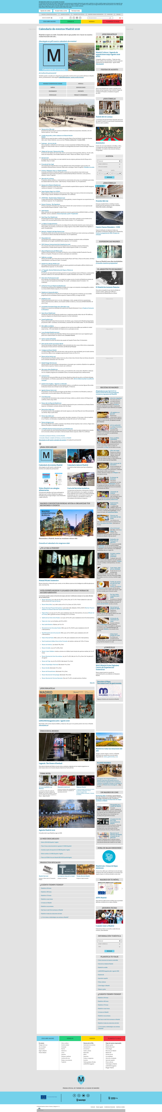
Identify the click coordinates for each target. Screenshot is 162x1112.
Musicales (86, 1052)
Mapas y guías (102, 989)
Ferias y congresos (88, 1058)
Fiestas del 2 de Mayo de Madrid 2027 (51, 403)
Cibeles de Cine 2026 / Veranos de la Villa (52, 151)
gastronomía (111, 757)
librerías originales (106, 782)
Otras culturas (102, 982)
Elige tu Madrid (43, 1051)
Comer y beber (65, 1045)
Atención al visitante (111, 1058)
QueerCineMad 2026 (47, 319)
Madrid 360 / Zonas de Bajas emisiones (107, 867)
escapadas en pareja (107, 783)
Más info (92, 683)
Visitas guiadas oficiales (89, 1062)
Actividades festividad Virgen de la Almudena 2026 (55, 306)
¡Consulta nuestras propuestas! (107, 263)
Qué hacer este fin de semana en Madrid (52, 910)
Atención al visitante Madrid (105, 964)
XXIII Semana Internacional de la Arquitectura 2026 (55, 244)
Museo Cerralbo (46, 648)
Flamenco (64, 1051)
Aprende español (110, 1060)
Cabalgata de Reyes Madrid (48, 350)
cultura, (105, 757)
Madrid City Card (110, 1047)
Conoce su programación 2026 (104, 233)
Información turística (109, 936)
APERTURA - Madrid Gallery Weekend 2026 (53, 198)
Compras (63, 1047)
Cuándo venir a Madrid (105, 926)
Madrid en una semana (47, 906)
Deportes (85, 1056)
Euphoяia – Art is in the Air (48, 143)
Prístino (119, 561)
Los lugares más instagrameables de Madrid (82, 792)
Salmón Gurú (114, 499)
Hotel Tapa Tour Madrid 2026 (49, 217)
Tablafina (106, 629)
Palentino (101, 545)
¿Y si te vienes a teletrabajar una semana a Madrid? (54, 917)
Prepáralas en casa (102, 391)
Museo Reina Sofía (47, 604)
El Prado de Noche (55, 601)
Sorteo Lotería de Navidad (48, 339)
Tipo (101, 946)
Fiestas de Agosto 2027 (47, 422)
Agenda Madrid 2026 (47, 830)
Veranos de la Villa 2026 (47, 129)
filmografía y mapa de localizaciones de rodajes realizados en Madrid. (108, 800)
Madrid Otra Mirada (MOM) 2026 (50, 264)
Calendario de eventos (89, 1045)
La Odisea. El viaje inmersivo (49, 223)
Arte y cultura (64, 1043)
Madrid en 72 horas (46, 895)
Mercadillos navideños (47, 326)
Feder (49, 1097)
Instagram (80, 18)
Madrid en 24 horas (46, 888)
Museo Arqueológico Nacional (50, 664)
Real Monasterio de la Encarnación (51, 633)
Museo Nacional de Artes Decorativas (52, 656)
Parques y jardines (66, 1056)
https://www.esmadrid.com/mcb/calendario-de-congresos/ (67, 543)
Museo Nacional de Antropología (50, 675)
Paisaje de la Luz (43, 1045)
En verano (41, 1043)
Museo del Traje (46, 661)
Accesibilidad (109, 1056)
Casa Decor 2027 (45, 396)
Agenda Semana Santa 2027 (49, 390)
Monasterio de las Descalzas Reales (51, 628)
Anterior (40, 55)
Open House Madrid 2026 (48, 313)
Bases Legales (99, 1107)
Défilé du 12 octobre (46, 257)
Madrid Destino (65, 14)
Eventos (85, 1060)
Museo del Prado (46, 599)
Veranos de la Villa (88, 1043)
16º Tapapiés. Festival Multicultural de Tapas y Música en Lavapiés (57, 270)
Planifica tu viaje (112, 21)
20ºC (61, 18)
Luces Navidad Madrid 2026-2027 (50, 332)
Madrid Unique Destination (95, 14)
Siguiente (93, 55)
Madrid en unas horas (47, 899)
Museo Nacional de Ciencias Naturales (52, 678)
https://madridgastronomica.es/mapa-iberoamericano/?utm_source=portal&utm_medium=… (109, 691)
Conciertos (86, 1049)
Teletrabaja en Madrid (111, 1064)
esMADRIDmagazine (88, 1064)
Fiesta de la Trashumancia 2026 (50, 278)
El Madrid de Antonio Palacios (107, 287)
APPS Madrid (101, 898)
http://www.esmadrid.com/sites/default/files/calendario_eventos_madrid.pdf (67, 60)
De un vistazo (42, 1047)
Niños (84, 1054)
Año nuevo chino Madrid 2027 (49, 369)
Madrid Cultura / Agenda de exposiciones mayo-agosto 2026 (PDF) (108, 54)
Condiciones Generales (109, 1107)
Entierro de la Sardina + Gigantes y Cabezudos (54, 384)
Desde (100, 170)
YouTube (77, 18)
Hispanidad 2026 (46, 238)
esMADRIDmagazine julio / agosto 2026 (54, 721)
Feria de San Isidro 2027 (47, 409)
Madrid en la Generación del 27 (49, 292)
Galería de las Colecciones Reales (51, 618)
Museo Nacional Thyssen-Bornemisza (52, 608)
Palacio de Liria (46, 621)
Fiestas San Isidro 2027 (47, 416)
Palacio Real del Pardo (48, 638)
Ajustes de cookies (45, 11)
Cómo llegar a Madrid (104, 985)
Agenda (91, 21)
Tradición (63, 1062)
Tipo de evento (102, 167)
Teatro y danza (87, 1051)
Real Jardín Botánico (47, 624)
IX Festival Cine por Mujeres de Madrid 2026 (53, 286)
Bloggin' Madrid (110, 1067)
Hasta (112, 170)
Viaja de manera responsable (113, 1043)
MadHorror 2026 (45, 299)
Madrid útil (101, 974)
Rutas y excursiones (66, 1060)
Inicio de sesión (46, 18)
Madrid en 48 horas (46, 892)
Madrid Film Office (79, 14)
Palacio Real (45, 613)
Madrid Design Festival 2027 (49, 363)
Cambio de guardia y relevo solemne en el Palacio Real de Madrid (56, 136)
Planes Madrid (42, 1052)
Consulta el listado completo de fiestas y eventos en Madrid (55, 438)
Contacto (93, 1107)
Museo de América (47, 644)
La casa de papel (80, 789)
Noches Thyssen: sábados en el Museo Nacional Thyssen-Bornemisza (68, 608)
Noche (63, 1049)
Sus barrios (42, 1049)
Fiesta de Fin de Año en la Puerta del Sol (52, 343)
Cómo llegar (109, 1049)
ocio (117, 757)
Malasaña (101, 547)
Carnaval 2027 (45, 376)
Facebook (70, 18)
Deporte (63, 1054)
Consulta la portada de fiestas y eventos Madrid (52, 436)
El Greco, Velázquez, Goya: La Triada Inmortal (53, 170)
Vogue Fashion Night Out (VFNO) (50, 191)
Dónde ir (70, 21)
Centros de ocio (65, 1058)
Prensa (118, 14)
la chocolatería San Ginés (105, 523)
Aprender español (103, 978)
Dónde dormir (109, 1054)
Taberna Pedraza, (113, 585)
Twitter (74, 18)
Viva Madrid (107, 499)
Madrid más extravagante (110, 785)
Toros (62, 1052)
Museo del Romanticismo (48, 671)
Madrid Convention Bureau (49, 14)
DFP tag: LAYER (42, 1108)
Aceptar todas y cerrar (61, 11)
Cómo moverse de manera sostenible (108, 960)
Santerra (116, 404)
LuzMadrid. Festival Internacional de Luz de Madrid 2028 (57, 429)
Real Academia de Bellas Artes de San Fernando (55, 641)
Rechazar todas (76, 11)
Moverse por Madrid (111, 1051)
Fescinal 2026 (45, 158)
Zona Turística (102, 164)
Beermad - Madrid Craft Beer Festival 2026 (52, 231)
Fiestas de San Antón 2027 (48, 356)
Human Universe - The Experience (50, 204)
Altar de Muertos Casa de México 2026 (51, 251)
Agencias (109, 14)
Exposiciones (86, 1047)
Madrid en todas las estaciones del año (51, 913)
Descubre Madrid (49, 21)
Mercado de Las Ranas (47, 178)
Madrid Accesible (102, 967)
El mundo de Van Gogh (47, 164)
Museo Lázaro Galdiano (48, 651)
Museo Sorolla (45, 668)
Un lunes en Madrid (46, 903)
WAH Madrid (45, 211)
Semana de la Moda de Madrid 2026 (51, 185)
